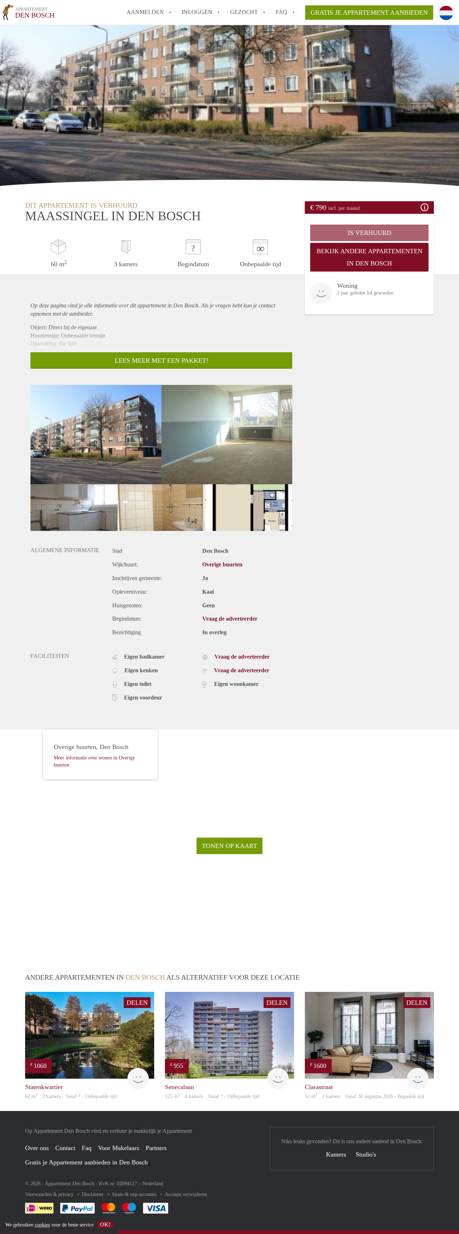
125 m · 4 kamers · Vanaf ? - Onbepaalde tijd (212, 1096)
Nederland (152, 1183)
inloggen (197, 12)
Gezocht (244, 12)
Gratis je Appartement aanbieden (369, 12)
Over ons (37, 1147)
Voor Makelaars (118, 1147)
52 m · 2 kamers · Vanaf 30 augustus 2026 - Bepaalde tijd (364, 1096)
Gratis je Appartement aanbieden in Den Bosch (86, 1162)
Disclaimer (93, 1194)
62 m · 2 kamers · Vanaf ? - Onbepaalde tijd (71, 1096)
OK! (105, 1224)
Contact (65, 1147)
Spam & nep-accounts (135, 1194)
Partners (156, 1147)
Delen (137, 1002)
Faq (86, 1147)
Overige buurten (222, 564)
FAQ (281, 12)
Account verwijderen (186, 1194)
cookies (42, 1225)
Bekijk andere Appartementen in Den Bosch (369, 257)
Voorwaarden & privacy (50, 1194)
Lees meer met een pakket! (161, 360)
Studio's (366, 1154)
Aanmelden (145, 12)
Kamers (336, 1154)
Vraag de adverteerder (229, 619)
